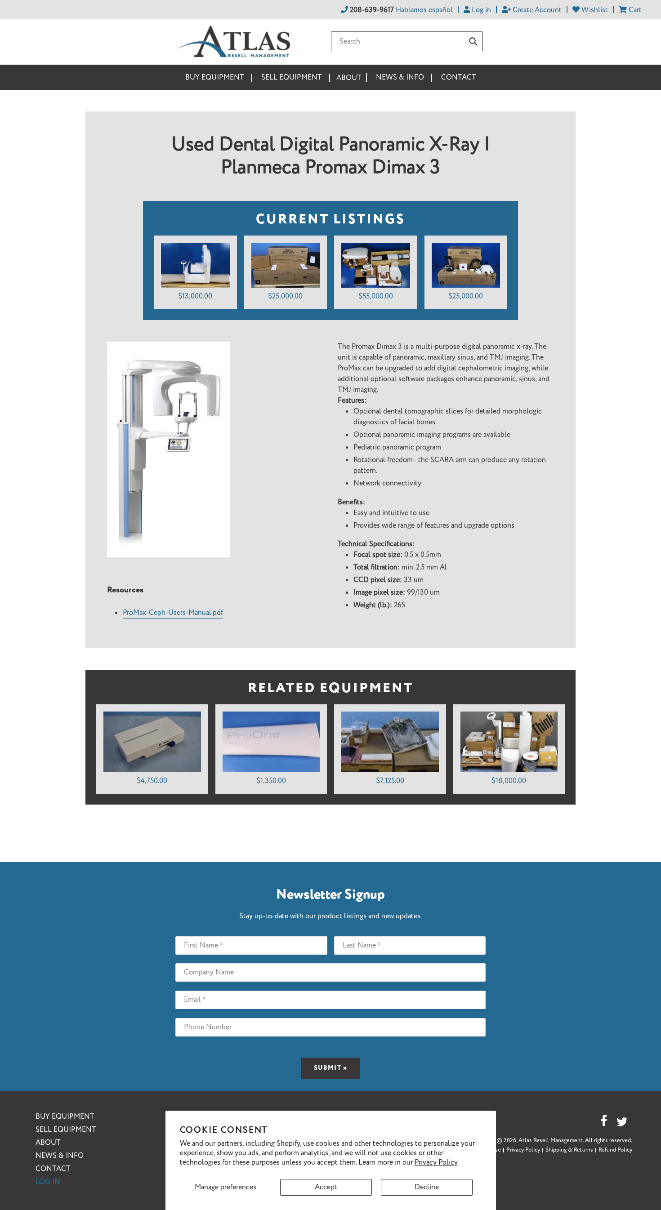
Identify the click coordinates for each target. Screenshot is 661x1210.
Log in (48, 1182)
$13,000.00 (195, 296)
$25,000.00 (285, 296)
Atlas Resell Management (550, 1140)
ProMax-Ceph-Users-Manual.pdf (173, 613)
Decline (427, 1187)
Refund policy (615, 1150)
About (48, 1143)
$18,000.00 (508, 781)
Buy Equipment (65, 1117)
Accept (326, 1187)
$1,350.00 (271, 781)
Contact (53, 1169)
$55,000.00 (375, 296)
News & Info (60, 1156)
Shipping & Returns (569, 1150)
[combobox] (407, 41)
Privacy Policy (436, 1162)
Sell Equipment (66, 1130)
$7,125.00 (390, 781)
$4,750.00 (152, 781)
